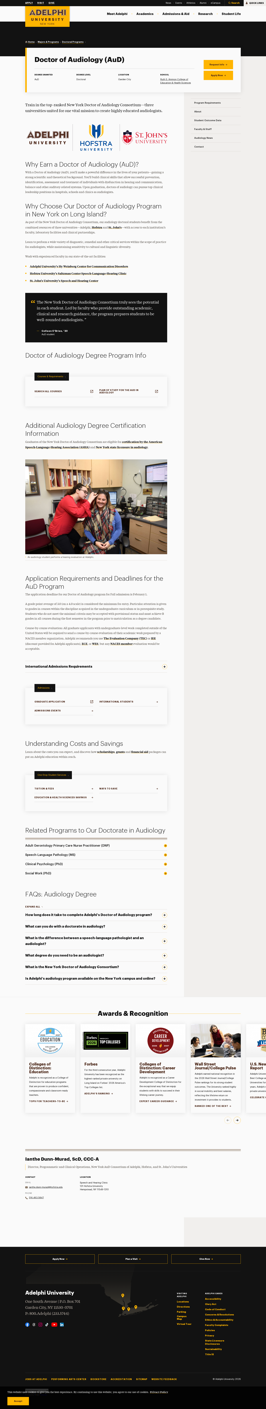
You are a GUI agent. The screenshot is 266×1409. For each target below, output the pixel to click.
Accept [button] (18, 1401)
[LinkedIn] (62, 1325)
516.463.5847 (36, 1198)
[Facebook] (27, 1325)
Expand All (32, 907)
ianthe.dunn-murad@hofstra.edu (46, 1187)
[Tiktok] (47, 1325)
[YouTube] (54, 1325)
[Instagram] (40, 1325)
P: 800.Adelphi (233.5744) (47, 1314)
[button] (234, 3)
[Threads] (34, 1325)
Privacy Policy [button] (159, 1392)
